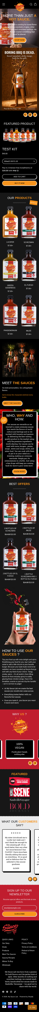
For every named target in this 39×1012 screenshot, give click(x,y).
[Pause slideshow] (30, 115)
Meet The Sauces (9, 954)
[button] (30, 4)
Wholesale (6, 965)
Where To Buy (7, 961)
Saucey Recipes (8, 958)
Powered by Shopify (26, 996)
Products (5, 950)
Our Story (5, 943)
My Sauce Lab (13, 996)
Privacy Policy (27, 943)
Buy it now (19, 183)
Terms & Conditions (29, 947)
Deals (4, 947)
